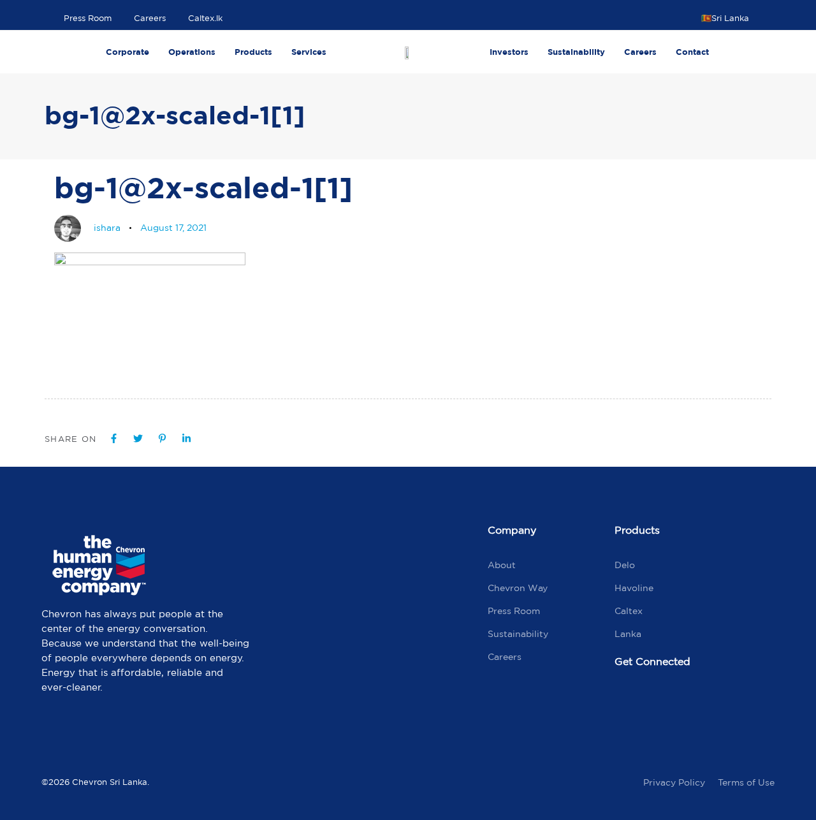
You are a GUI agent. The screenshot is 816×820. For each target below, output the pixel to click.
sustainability (518, 634)
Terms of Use (746, 782)
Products (253, 52)
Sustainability (576, 52)
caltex (629, 611)
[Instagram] (685, 705)
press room (514, 611)
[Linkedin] (739, 705)
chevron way (518, 588)
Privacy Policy (674, 782)
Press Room (88, 18)
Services (308, 52)
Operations (191, 52)
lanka (628, 634)
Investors (509, 52)
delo (625, 565)
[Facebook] (630, 705)
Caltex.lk (205, 18)
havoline (634, 588)
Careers (150, 18)
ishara (107, 228)
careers (504, 657)
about (502, 565)
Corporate (127, 52)
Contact (692, 52)
